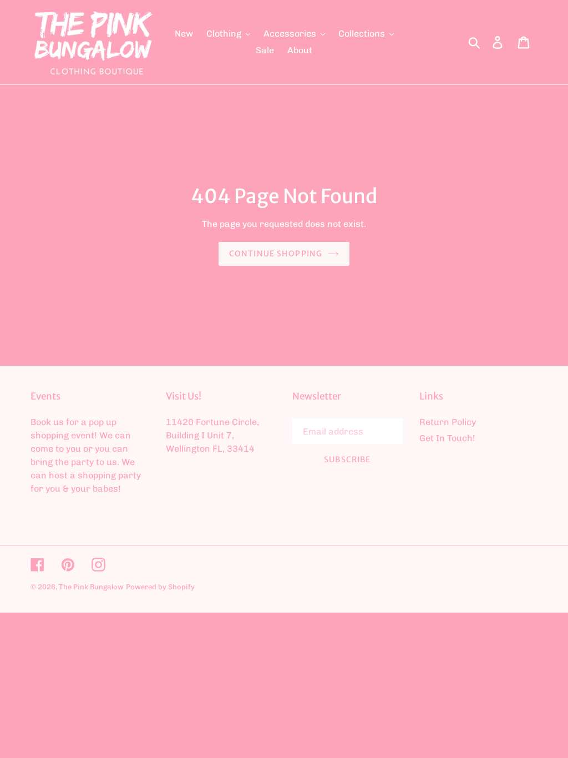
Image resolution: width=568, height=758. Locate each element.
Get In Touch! (447, 438)
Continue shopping (275, 254)
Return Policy (447, 422)
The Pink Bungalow (91, 587)
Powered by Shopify (160, 587)
